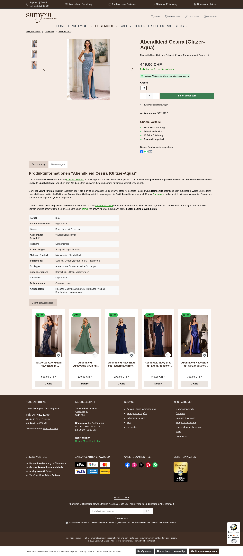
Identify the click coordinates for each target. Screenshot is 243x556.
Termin (85, 209)
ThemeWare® (149, 541)
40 (143, 88)
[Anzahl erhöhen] (156, 96)
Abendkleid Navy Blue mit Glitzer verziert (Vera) (194, 364)
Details (48, 383)
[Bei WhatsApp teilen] (146, 151)
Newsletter (132, 427)
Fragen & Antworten (186, 422)
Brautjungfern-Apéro (137, 413)
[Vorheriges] (44, 69)
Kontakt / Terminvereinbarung (141, 409)
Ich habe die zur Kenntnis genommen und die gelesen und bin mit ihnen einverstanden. (123, 522)
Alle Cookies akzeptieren (203, 551)
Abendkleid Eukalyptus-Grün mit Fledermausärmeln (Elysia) (85, 364)
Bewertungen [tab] (58, 164)
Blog (129, 422)
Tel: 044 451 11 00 (39, 6)
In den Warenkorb (187, 95)
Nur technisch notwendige (171, 551)
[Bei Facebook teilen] (142, 151)
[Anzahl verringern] (143, 96)
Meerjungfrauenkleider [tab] (43, 303)
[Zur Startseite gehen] (41, 17)
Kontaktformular (50, 428)
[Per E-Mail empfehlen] (150, 151)
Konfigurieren (144, 551)
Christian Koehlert (75, 179)
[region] (81, 69)
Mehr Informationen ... (113, 551)
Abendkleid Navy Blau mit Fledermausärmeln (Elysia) (121, 364)
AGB (178, 431)
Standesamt (158, 194)
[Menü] (238, 524)
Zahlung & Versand (185, 418)
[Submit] (148, 511)
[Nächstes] (132, 69)
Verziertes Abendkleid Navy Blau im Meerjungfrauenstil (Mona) (48, 364)
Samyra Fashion (33, 32)
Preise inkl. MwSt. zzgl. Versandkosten (157, 69)
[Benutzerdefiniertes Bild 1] (181, 472)
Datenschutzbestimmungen (189, 427)
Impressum (181, 436)
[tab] (38, 164)
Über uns (180, 413)
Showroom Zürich (207, 4)
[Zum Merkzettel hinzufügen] (58, 355)
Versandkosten (113, 538)
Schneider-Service (136, 418)
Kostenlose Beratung (80, 4)
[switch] (234, 541)
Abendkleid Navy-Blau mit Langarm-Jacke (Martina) (158, 364)
